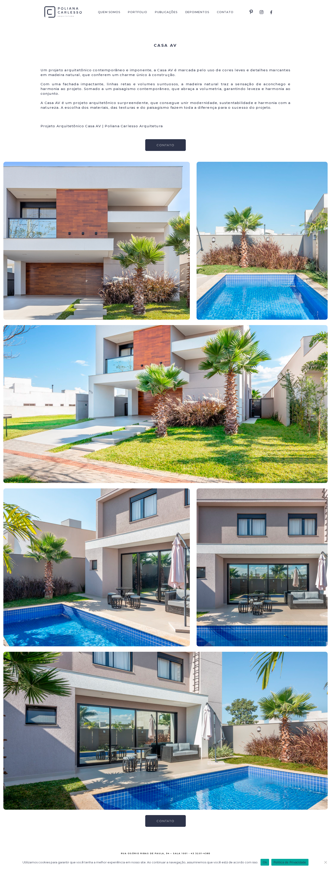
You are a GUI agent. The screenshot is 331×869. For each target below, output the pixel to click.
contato (165, 145)
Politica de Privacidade (290, 862)
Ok (265, 862)
